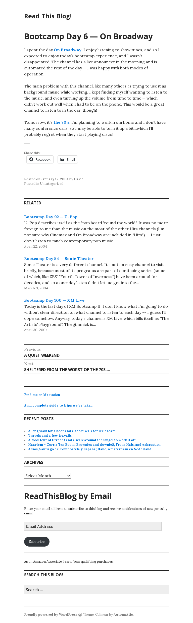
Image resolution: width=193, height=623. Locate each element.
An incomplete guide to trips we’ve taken (58, 405)
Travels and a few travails (50, 435)
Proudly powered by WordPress (50, 614)
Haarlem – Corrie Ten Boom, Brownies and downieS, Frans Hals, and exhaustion (94, 444)
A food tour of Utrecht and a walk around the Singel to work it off (81, 440)
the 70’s (61, 122)
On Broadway (67, 49)
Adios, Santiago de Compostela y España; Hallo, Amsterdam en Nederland (90, 449)
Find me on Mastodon (42, 395)
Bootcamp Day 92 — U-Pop (50, 216)
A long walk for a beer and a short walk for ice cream (72, 431)
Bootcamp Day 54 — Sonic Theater (58, 258)
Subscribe (36, 542)
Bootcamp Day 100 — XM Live (54, 300)
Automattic (123, 614)
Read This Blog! (48, 16)
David (79, 179)
